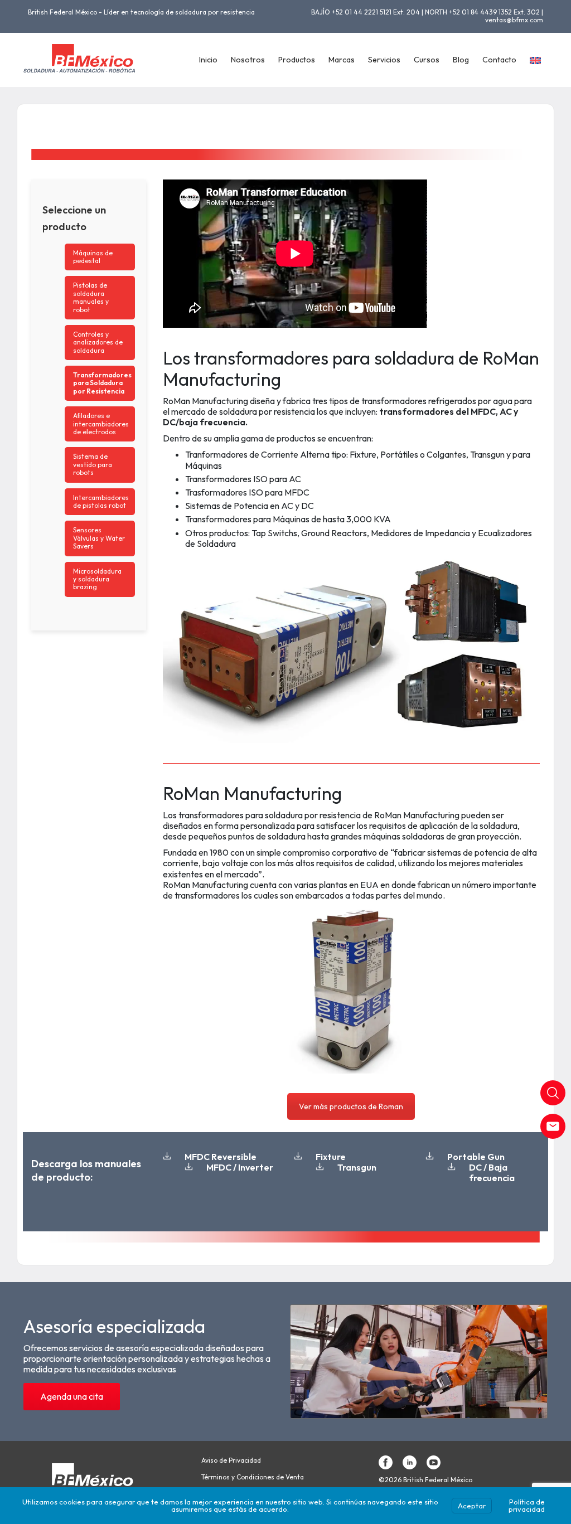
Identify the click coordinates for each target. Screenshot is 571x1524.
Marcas (341, 60)
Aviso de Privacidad (231, 1460)
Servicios (384, 60)
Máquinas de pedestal (93, 257)
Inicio (208, 60)
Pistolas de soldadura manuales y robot (91, 297)
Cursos (426, 60)
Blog (461, 60)
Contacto (499, 60)
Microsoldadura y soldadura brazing (97, 579)
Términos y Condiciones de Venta (252, 1477)
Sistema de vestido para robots (92, 464)
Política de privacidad (527, 1505)
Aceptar (472, 1505)
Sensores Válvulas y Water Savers (99, 538)
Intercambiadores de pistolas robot (101, 501)
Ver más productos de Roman (351, 1106)
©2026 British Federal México (425, 1480)
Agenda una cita (71, 1396)
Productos (296, 60)
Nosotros (248, 60)
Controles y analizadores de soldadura (98, 342)
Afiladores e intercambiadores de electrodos (101, 423)
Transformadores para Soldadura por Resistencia (102, 383)
